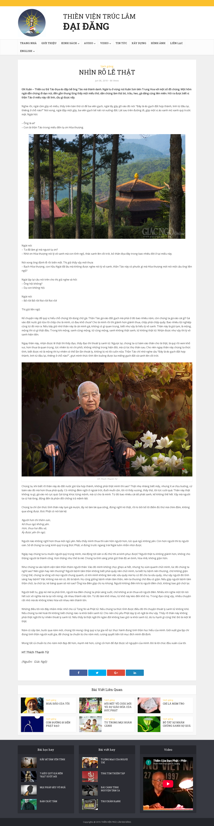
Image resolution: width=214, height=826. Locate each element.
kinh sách (69, 43)
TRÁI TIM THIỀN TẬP (113, 773)
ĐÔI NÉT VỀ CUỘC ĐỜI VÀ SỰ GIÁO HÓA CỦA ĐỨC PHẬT (118, 707)
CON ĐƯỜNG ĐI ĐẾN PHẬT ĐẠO (58, 724)
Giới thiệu (49, 43)
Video (104, 43)
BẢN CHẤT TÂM (48, 801)
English (26, 51)
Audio (88, 43)
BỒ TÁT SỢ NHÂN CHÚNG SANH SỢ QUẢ (177, 724)
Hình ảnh (158, 43)
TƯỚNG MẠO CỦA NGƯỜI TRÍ (114, 761)
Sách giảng (107, 66)
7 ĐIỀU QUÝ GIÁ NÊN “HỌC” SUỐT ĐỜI (51, 775)
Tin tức (121, 43)
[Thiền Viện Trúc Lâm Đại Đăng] (32, 23)
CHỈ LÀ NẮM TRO (173, 703)
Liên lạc (176, 43)
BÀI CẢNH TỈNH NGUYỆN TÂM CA (110, 789)
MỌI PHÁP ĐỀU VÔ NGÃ (52, 787)
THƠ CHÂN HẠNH (111, 801)
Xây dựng (139, 43)
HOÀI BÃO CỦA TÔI (58, 703)
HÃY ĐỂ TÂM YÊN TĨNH (52, 759)
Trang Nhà (28, 43)
